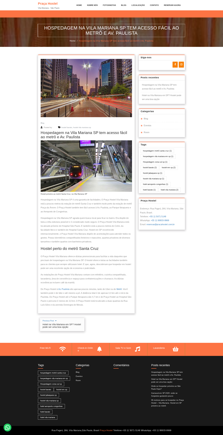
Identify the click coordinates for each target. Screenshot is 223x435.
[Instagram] (181, 65)
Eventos (147, 125)
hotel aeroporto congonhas (155, 184)
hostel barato (66, 127)
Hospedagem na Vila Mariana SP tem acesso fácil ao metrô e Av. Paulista (116, 41)
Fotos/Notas (109, 5)
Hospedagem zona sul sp (155, 162)
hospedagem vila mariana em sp (158, 156)
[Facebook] (175, 65)
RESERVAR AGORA (172, 5)
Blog (123, 5)
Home (79, 5)
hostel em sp (169, 167)
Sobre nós (92, 5)
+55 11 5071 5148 (157, 216)
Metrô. (119, 289)
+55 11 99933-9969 (160, 220)
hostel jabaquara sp (152, 173)
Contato (154, 5)
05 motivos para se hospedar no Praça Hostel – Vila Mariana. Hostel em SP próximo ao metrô (167, 403)
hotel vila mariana (169, 190)
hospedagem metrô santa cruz (157, 151)
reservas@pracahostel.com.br (160, 224)
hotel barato (149, 190)
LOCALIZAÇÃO (138, 5)
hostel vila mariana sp (82, 127)
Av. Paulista (63, 289)
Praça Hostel (106, 430)
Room (146, 132)
